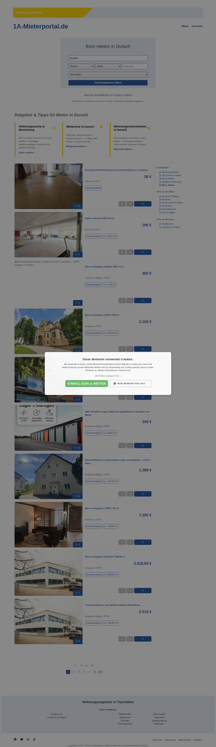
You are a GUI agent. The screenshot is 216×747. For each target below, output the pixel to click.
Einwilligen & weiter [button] (87, 383)
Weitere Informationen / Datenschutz (114, 370)
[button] (108, 376)
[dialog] (108, 373)
